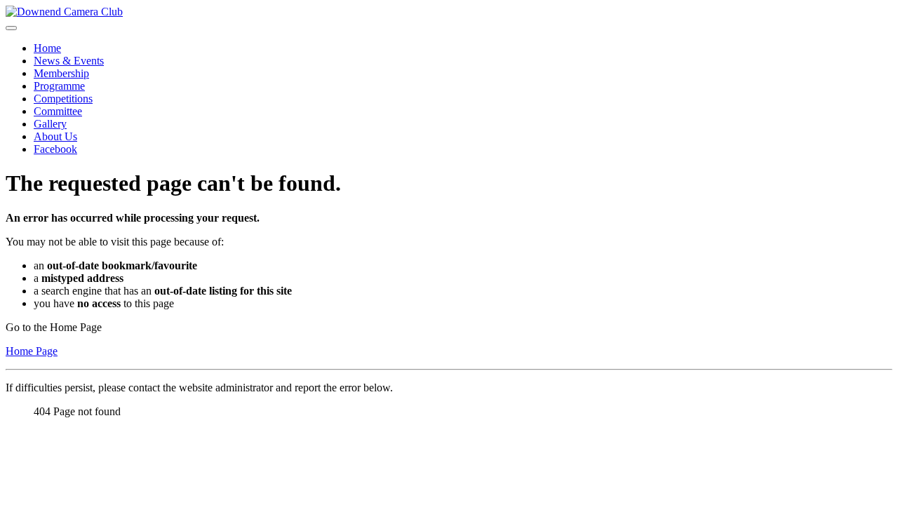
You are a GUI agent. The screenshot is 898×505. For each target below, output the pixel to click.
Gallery (50, 124)
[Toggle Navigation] (11, 28)
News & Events (69, 61)
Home (47, 48)
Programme (59, 86)
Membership (61, 73)
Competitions (63, 99)
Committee (58, 111)
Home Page (32, 351)
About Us (55, 136)
